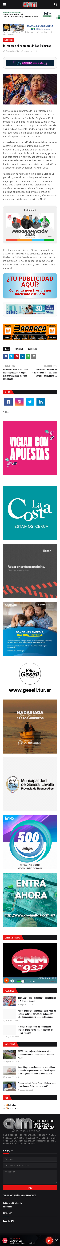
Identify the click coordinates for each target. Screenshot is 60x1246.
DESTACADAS (18, 348)
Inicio (6, 32)
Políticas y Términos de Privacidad (12, 1205)
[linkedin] (40, 402)
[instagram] (19, 402)
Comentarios (13, 1108)
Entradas (12, 1105)
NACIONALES (17, 32)
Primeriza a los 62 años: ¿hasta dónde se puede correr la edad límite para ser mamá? (37, 1084)
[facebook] (8, 402)
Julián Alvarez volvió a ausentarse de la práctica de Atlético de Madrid (37, 999)
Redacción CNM (12, 51)
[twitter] (30, 402)
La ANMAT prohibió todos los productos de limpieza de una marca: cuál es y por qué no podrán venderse (35, 1029)
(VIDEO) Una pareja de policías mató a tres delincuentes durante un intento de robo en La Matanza (36, 1054)
